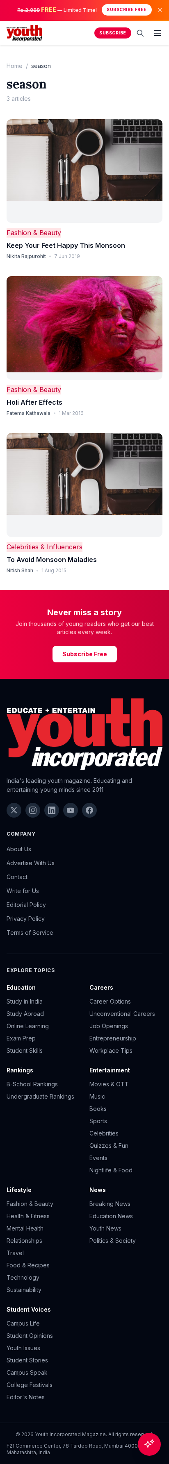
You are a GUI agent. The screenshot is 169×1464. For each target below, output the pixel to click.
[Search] (140, 33)
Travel (15, 1252)
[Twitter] (14, 810)
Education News (111, 1215)
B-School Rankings (32, 1084)
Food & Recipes (28, 1265)
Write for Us (23, 890)
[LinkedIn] (51, 810)
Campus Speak (27, 1372)
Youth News (105, 1228)
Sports (98, 1120)
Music (97, 1096)
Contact (17, 876)
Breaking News (109, 1203)
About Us (19, 848)
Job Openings (108, 1025)
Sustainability (24, 1289)
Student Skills (25, 1050)
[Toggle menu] (157, 33)
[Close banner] (160, 10)
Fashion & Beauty (34, 233)
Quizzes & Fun (108, 1145)
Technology (23, 1277)
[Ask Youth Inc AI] (149, 1444)
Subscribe (112, 33)
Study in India (25, 1001)
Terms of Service (30, 932)
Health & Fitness (28, 1215)
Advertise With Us (31, 862)
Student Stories (27, 1360)
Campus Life (23, 1323)
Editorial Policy (26, 904)
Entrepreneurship (112, 1038)
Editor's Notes (26, 1397)
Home (15, 65)
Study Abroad (25, 1013)
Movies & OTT (109, 1084)
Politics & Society (112, 1240)
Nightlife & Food (110, 1170)
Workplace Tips (110, 1050)
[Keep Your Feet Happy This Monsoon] (84, 171)
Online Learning (28, 1025)
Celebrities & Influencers (44, 547)
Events (98, 1157)
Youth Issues (23, 1347)
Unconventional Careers (122, 1013)
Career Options (110, 1001)
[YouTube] (70, 810)
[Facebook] (89, 810)
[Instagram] (32, 810)
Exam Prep (21, 1038)
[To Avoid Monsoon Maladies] (84, 485)
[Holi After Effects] (84, 328)
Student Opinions (30, 1335)
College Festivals (30, 1384)
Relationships (24, 1240)
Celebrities (104, 1133)
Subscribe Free (126, 9)
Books (98, 1108)
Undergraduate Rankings (40, 1096)
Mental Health (25, 1228)
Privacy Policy (26, 918)
